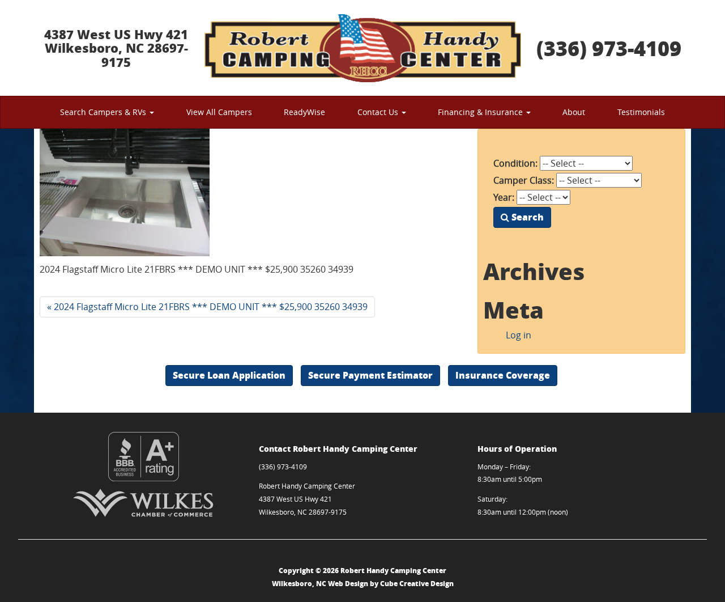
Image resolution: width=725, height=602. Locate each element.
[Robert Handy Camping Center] (362, 48)
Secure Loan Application (229, 374)
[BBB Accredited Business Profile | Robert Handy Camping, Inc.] (144, 456)
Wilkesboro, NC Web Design (320, 583)
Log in (518, 335)
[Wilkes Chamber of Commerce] (144, 503)
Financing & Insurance (481, 112)
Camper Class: (523, 180)
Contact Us (378, 112)
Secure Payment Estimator (370, 374)
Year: (503, 197)
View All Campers (219, 112)
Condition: (515, 163)
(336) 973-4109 (608, 47)
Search (526, 216)
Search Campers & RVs (104, 112)
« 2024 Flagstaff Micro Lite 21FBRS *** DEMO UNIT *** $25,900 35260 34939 (207, 306)
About (573, 112)
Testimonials (641, 112)
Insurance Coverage (502, 374)
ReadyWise (304, 112)
